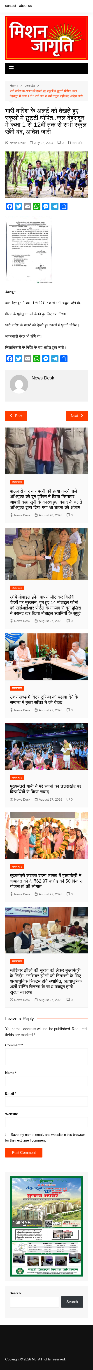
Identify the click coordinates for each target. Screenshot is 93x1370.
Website (11, 1114)
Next (74, 415)
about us (25, 6)
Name (10, 1073)
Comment (14, 1045)
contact (10, 6)
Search (15, 1293)
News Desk (17, 143)
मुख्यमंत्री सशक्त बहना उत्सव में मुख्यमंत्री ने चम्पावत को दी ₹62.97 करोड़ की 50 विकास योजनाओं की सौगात (46, 881)
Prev (18, 415)
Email (10, 1093)
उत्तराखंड (77, 143)
